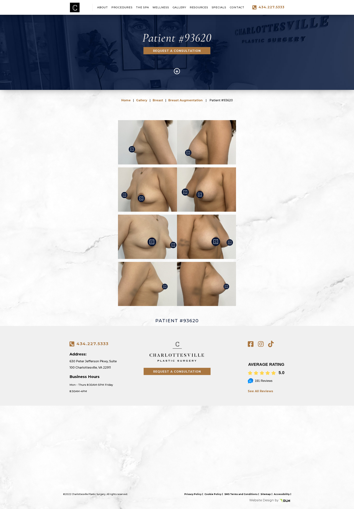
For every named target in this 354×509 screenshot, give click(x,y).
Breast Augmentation (185, 100)
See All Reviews (260, 391)
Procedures (122, 7)
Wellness (160, 7)
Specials (219, 7)
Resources (199, 7)
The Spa (142, 7)
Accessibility (282, 494)
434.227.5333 (271, 7)
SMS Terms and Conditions (241, 494)
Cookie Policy (212, 494)
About (102, 7)
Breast (158, 100)
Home (126, 100)
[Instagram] (261, 344)
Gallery (179, 7)
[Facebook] (251, 344)
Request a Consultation (177, 51)
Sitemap (266, 494)
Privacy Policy (193, 494)
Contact (237, 7)
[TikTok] (271, 344)
